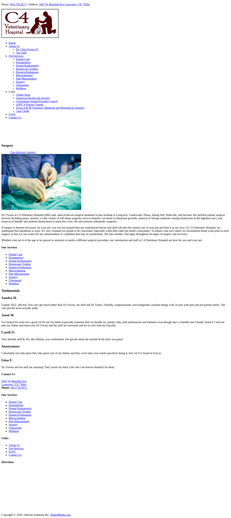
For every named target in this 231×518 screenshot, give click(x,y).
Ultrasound (22, 85)
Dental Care (23, 59)
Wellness (21, 88)
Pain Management (26, 78)
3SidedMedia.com (60, 514)
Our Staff (21, 52)
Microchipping (24, 75)
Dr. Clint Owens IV (27, 49)
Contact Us (15, 117)
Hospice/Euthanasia (27, 72)
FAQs (12, 114)
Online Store (23, 94)
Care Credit (22, 111)
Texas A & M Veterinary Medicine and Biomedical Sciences (50, 107)
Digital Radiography (27, 65)
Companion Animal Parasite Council (37, 101)
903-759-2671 (18, 4)
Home (12, 42)
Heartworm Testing (27, 68)
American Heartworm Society (33, 98)
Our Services (16, 55)
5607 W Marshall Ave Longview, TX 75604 (64, 4)
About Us (14, 46)
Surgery (20, 81)
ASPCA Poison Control (29, 104)
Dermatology (23, 62)
